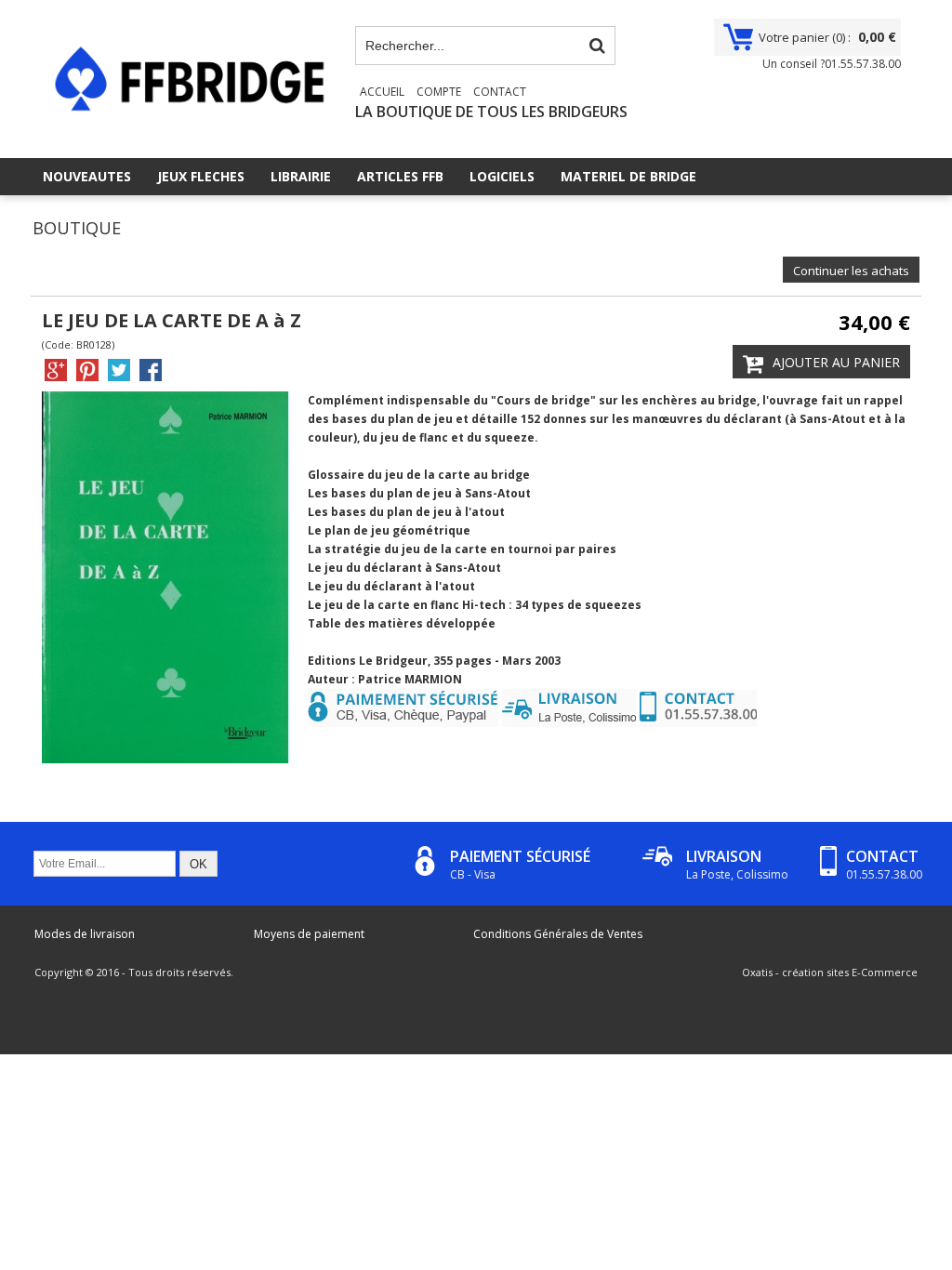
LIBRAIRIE (301, 176)
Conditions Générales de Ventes (557, 934)
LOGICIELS (502, 176)
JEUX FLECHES (201, 176)
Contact (499, 91)
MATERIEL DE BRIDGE (628, 176)
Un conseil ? (831, 64)
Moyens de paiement (309, 934)
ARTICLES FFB (400, 176)
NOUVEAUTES (87, 176)
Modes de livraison (84, 934)
